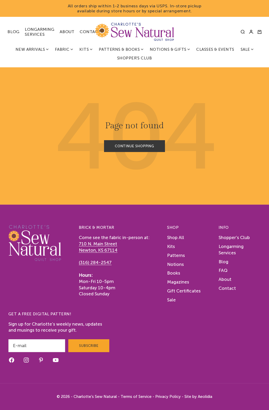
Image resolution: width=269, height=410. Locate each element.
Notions (175, 264)
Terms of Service (136, 396)
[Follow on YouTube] (56, 360)
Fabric (62, 49)
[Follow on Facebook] (11, 360)
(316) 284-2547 (95, 262)
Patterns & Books (119, 49)
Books (173, 273)
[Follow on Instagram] (26, 360)
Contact (90, 31)
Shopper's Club (134, 58)
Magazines (178, 282)
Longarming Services (39, 32)
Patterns (176, 255)
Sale (245, 49)
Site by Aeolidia (198, 396)
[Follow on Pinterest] (41, 360)
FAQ (223, 270)
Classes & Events (215, 49)
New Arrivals (30, 49)
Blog (13, 31)
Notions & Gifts (168, 49)
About (67, 31)
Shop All (175, 237)
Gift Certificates (184, 290)
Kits (84, 49)
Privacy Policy (168, 396)
